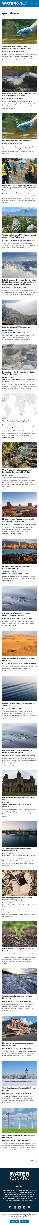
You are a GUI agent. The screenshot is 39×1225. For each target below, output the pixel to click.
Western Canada (23, 573)
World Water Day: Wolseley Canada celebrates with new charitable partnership (19, 95)
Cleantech (5, 477)
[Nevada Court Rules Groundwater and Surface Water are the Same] (19, 357)
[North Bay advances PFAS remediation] (19, 312)
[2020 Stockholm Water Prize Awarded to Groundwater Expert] (19, 834)
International (25, 379)
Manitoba (21, 477)
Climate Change (7, 905)
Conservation (6, 379)
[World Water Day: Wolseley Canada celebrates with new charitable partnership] (19, 79)
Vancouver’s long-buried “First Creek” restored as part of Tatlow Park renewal (19, 236)
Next (31, 1161)
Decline (24, 1221)
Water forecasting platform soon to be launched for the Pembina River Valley (16, 471)
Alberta (16, 99)
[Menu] (32, 3)
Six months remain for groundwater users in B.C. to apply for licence (18, 567)
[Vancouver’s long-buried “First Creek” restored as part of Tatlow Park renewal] (19, 220)
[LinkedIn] (19, 1207)
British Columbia (16, 240)
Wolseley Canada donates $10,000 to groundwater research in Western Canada (17, 47)
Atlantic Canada (7, 805)
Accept (14, 1221)
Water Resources (11, 573)
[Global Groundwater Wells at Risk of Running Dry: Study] (19, 643)
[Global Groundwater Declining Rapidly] (19, 406)
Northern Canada (25, 1001)
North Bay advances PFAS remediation (16, 327)
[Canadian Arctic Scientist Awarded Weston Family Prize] (19, 981)
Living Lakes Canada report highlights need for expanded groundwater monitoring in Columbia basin (19, 188)
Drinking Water (17, 663)
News (23, 51)
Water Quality (30, 755)
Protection (24, 332)
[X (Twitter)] (15, 1207)
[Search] (36, 3)
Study (27, 193)
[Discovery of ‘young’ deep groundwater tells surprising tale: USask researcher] (19, 504)
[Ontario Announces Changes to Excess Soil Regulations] (19, 934)
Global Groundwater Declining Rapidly (15, 421)
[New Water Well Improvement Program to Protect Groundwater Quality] (19, 735)
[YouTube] (24, 1207)
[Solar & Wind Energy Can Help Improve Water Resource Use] (19, 1120)
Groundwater (16, 51)
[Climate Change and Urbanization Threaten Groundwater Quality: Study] (19, 883)
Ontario (18, 332)
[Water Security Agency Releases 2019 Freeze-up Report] (19, 1073)
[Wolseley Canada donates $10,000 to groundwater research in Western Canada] (19, 31)
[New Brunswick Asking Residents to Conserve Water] (19, 783)
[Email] (29, 1207)
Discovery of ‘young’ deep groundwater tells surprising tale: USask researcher (18, 520)
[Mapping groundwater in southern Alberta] (19, 126)
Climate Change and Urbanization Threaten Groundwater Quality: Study (17, 899)
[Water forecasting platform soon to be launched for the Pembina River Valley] (19, 455)
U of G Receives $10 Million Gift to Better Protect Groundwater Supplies (17, 614)
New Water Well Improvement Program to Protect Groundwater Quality (17, 751)
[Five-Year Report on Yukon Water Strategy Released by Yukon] (19, 1028)
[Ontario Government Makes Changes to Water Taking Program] (19, 688)
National (15, 287)
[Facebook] (10, 1207)
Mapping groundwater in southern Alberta (17, 141)
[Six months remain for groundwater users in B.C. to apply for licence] (19, 551)
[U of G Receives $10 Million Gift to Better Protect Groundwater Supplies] (19, 598)
